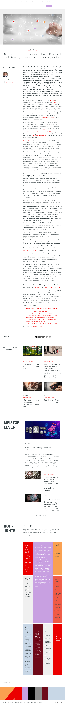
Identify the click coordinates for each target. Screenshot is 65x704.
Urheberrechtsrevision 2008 (39, 135)
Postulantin (37, 287)
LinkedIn (58, 640)
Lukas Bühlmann (38, 326)
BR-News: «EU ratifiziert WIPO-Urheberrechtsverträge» (41, 323)
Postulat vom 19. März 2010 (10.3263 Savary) (38, 312)
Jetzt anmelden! (28, 571)
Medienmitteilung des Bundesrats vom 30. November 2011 (42, 308)
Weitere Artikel (9, 82)
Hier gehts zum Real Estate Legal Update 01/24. (28, 638)
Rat (55, 102)
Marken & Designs (27, 397)
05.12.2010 (26, 250)
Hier (55, 552)
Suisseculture (46, 289)
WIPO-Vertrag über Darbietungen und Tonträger (39, 132)
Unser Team (37, 657)
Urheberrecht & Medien (49, 397)
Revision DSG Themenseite (47, 662)
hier (29, 663)
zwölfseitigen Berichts (48, 117)
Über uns (36, 586)
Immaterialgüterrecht (32, 50)
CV (3, 82)
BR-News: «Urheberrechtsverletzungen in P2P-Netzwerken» (42, 314)
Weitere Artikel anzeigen (42, 515)
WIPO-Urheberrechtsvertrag (50, 130)
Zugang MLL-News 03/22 (27, 568)
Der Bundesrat (27, 140)
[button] (36, 337)
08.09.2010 (35, 250)
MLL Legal (27, 535)
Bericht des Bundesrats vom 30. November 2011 (39, 310)
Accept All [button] (49, 6)
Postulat (52, 100)
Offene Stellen (57, 620)
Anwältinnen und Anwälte (37, 634)
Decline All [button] (55, 6)
